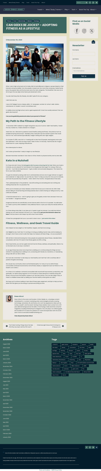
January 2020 (7, 437)
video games (89, 353)
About (43, 2)
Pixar (73, 362)
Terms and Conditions (44, 470)
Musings (36, 21)
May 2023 (5, 389)
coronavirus (73, 347)
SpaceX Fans (56, 353)
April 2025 (6, 355)
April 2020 (6, 426)
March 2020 (6, 430)
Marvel (65, 375)
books (79, 350)
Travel (5, 2)
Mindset (29, 21)
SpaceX (85, 344)
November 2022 (7, 400)
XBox (65, 353)
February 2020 (7, 433)
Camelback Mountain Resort (73, 372)
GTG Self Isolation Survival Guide (86, 362)
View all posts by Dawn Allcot (23, 316)
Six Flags (55, 350)
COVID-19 (56, 344)
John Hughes (64, 362)
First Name (75, 50)
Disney (64, 347)
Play (23, 2)
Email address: (76, 68)
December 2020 (7, 407)
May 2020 (6, 422)
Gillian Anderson (76, 366)
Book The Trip (35, 2)
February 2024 (7, 374)
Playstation (88, 359)
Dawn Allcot (19, 296)
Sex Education (57, 369)
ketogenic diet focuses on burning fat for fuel (38, 165)
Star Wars (83, 347)
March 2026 (6, 348)
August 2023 (6, 381)
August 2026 (6, 344)
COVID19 (75, 356)
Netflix (92, 344)
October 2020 (7, 415)
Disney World (88, 372)
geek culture (66, 344)
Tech (27, 2)
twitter (96, 2)
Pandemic (76, 344)
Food (14, 21)
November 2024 (7, 366)
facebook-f (89, 2)
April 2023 (6, 392)
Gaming (64, 350)
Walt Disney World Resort (59, 359)
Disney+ (55, 362)
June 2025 (6, 351)
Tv (82, 356)
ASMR (85, 366)
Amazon (72, 350)
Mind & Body (21, 21)
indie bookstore (57, 366)
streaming (73, 359)
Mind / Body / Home (14, 2)
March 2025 (6, 359)
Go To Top (96, 447)
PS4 (84, 369)
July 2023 (5, 385)
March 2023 (6, 396)
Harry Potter (56, 375)
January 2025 (7, 363)
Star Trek (79, 353)
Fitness (9, 21)
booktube (67, 369)
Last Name (75, 59)
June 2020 (6, 418)
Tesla (71, 353)
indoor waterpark (57, 372)
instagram (93, 2)
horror (66, 366)
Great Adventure (57, 356)
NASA (90, 347)
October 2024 (7, 370)
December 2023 (7, 377)
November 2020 (7, 411)
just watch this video (48, 218)
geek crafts (76, 369)
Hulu (81, 359)
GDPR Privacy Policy (56, 470)
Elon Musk (56, 347)
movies (86, 350)
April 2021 (5, 403)
